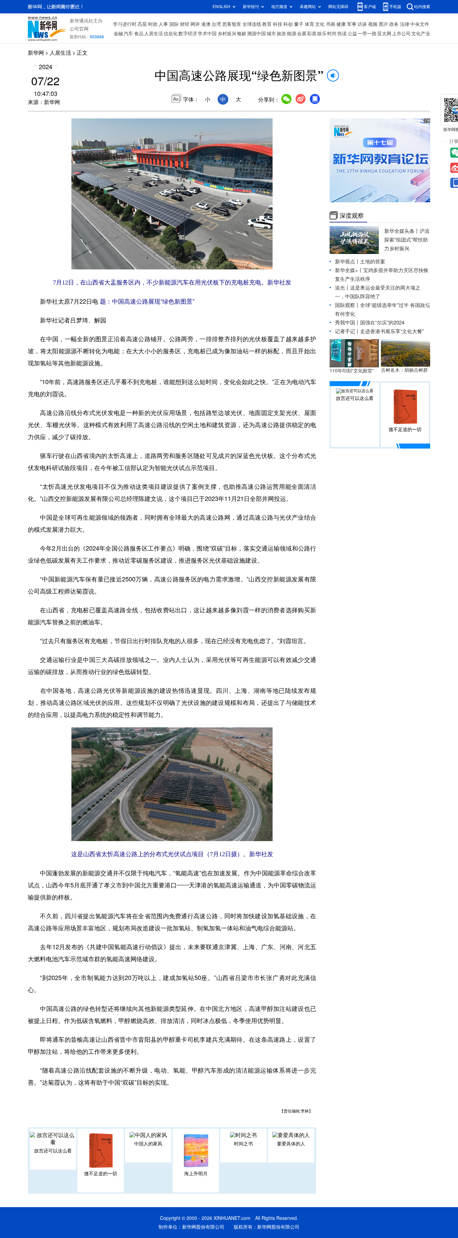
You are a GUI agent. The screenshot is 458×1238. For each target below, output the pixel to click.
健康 (341, 24)
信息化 (171, 33)
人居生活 (153, 33)
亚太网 (384, 33)
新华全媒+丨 (349, 270)
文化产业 (420, 33)
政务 (394, 24)
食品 (139, 33)
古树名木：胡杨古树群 (404, 370)
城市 (271, 33)
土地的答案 (372, 261)
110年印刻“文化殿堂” (352, 370)
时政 (153, 24)
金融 (118, 33)
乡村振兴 (227, 33)
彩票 (312, 33)
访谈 (362, 24)
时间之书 (243, 1143)
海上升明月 (196, 1173)
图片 (383, 24)
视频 (373, 24)
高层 (142, 24)
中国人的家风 (148, 1143)
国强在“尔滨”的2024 (382, 322)
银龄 (241, 33)
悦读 (342, 33)
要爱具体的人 (291, 1143)
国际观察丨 (347, 305)
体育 (309, 24)
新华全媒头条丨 (401, 231)
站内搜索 (422, 6)
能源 (291, 33)
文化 (320, 24)
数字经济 (187, 33)
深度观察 (352, 215)
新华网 (36, 52)
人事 (163, 24)
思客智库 (231, 24)
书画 (330, 24)
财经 (184, 24)
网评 (195, 24)
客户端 (370, 6)
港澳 (206, 24)
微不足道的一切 (100, 1173)
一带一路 (367, 33)
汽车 (128, 33)
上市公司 (401, 33)
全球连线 (251, 24)
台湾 (216, 24)
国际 (174, 24)
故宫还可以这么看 (53, 1150)
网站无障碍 (338, 6)
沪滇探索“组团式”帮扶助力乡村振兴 (407, 239)
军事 (351, 24)
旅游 (281, 33)
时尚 (332, 33)
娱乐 (322, 33)
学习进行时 (124, 24)
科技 (277, 24)
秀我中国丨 (347, 322)
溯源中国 (256, 33)
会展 (301, 33)
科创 (288, 24)
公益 (352, 33)
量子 (298, 24)
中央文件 (419, 24)
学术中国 (207, 33)
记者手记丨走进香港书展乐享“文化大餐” (379, 331)
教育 (267, 24)
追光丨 (342, 287)
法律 (404, 24)
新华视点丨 (347, 261)
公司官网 (79, 29)
